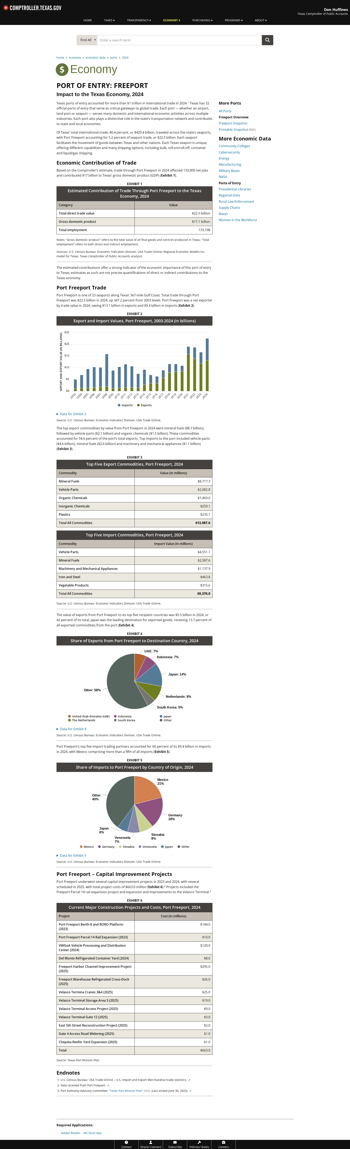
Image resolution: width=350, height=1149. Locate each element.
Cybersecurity (229, 152)
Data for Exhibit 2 (73, 414)
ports (113, 57)
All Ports (225, 111)
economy (75, 57)
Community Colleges (234, 146)
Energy (224, 158)
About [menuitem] (259, 20)
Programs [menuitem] (232, 20)
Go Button (267, 40)
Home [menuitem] (87, 20)
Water (223, 214)
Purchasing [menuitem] (201, 20)
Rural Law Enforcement (236, 201)
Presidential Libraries (235, 189)
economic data (96, 57)
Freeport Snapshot (233, 123)
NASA (223, 177)
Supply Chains (229, 207)
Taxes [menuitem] (108, 20)
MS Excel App (92, 1133)
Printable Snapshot (237, 129)
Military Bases (229, 170)
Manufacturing (230, 164)
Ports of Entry (230, 183)
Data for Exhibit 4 (73, 729)
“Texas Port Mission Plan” (129, 1091)
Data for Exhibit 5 (73, 855)
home (60, 57)
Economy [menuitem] (170, 20)
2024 (125, 57)
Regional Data (229, 195)
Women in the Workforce (238, 220)
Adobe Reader (70, 1133)
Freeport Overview (234, 117)
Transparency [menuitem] (138, 20)
